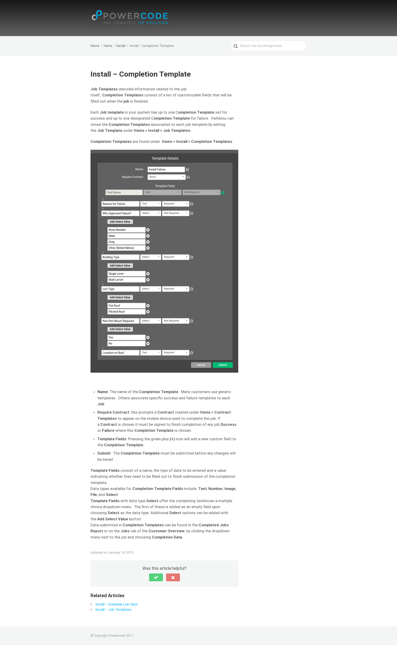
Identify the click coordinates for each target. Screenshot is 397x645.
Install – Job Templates (113, 610)
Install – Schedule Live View (116, 604)
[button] (156, 577)
